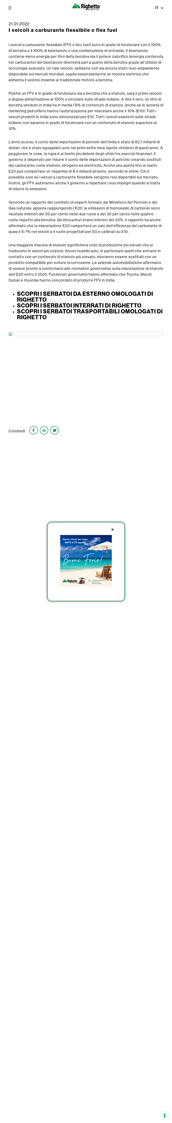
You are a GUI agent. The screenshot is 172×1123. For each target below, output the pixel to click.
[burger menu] (9, 7)
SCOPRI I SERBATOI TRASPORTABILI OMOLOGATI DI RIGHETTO (90, 314)
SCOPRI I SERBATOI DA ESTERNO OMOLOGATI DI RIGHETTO (85, 296)
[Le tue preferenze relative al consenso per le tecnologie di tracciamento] (165, 1116)
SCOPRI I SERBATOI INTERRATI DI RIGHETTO (79, 305)
